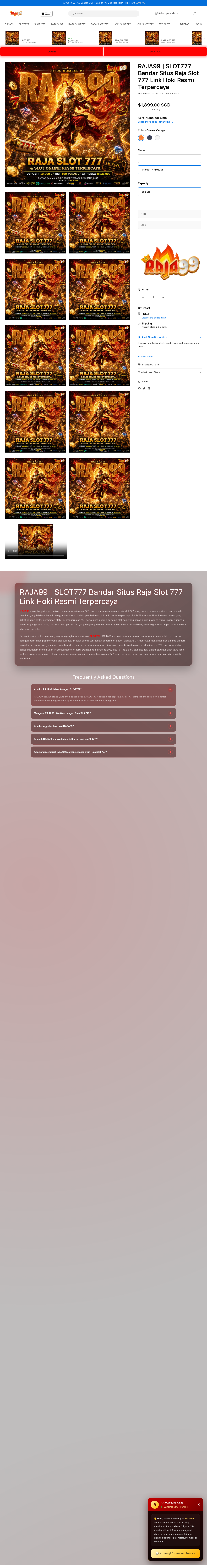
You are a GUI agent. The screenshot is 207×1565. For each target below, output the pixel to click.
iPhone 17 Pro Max (152, 169)
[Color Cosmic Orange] (141, 138)
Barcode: (160, 93)
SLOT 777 (140, 3)
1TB (143, 213)
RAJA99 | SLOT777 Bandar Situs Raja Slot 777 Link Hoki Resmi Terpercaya (103, 3)
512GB (145, 202)
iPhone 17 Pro (149, 158)
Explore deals (145, 356)
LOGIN (52, 51)
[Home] (16, 13)
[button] (9, 24)
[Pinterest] (150, 389)
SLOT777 (94, 636)
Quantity (143, 289)
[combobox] (103, 13)
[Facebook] (140, 389)
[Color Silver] (157, 137)
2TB (143, 224)
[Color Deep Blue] (149, 137)
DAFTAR (155, 51)
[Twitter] (144, 389)
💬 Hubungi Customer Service (175, 1553)
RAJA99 (24, 611)
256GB (146, 191)
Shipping (156, 109)
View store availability (154, 317)
